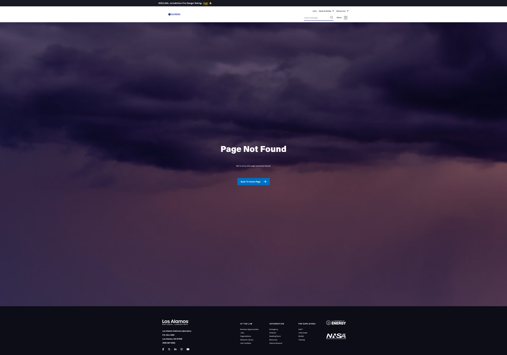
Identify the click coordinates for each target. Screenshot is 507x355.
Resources (273, 340)
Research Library (246, 340)
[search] (332, 18)
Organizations (245, 336)
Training (301, 340)
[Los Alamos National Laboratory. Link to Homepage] (174, 14)
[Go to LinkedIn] (175, 349)
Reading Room (275, 336)
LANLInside (302, 333)
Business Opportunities (249, 329)
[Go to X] (169, 349)
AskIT (300, 329)
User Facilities (245, 343)
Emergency (273, 329)
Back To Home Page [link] (250, 181)
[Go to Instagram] (181, 349)
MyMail (301, 336)
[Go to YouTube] (188, 349)
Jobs (314, 10)
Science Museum (275, 343)
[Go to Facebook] (163, 349)
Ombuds (272, 333)
